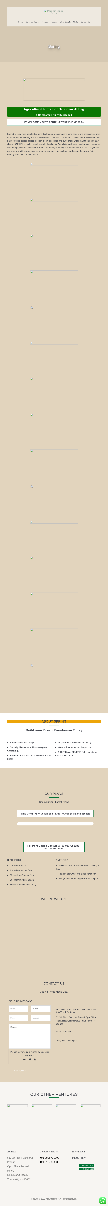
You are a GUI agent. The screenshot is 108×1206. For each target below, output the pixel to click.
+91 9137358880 (49, 1162)
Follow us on (88, 1165)
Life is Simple (65, 22)
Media (75, 22)
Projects (45, 22)
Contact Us (85, 22)
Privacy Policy (78, 1158)
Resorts (54, 22)
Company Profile (32, 22)
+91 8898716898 (49, 1157)
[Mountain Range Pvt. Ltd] (54, 12)
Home (20, 22)
